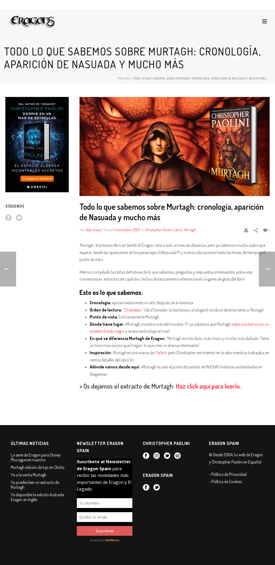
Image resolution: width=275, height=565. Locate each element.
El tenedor (133, 310)
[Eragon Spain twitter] (19, 218)
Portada (124, 78)
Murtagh (190, 229)
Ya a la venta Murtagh (28, 474)
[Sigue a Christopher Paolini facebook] (146, 455)
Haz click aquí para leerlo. (208, 386)
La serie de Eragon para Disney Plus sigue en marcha (36, 457)
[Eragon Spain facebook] (8, 218)
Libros (177, 229)
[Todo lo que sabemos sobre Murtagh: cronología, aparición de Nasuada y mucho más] (174, 146)
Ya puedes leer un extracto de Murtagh (35, 485)
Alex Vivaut (93, 229)
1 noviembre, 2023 (127, 229)
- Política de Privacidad (228, 474)
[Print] (246, 229)
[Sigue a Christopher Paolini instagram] (156, 455)
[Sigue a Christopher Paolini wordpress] (177, 455)
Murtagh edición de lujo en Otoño (37, 467)
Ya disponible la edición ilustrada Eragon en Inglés (37, 497)
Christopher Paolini (158, 229)
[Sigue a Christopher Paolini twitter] (167, 455)
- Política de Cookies (225, 481)
